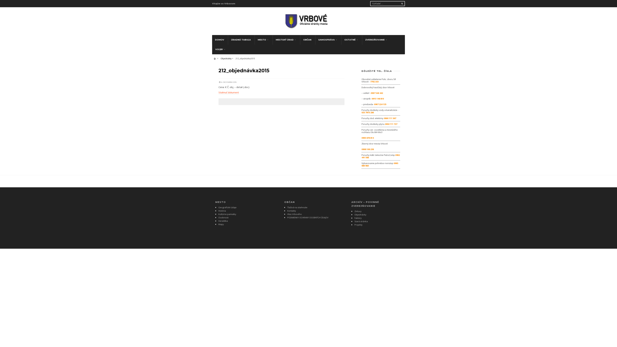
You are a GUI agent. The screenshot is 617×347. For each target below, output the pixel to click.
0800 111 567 (390, 118)
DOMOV (219, 39)
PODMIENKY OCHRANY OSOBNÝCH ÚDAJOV (307, 217)
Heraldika (223, 220)
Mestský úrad (285, 39)
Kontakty (291, 210)
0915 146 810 (378, 98)
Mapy (221, 224)
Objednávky (226, 58)
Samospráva (326, 39)
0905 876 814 (368, 137)
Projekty (358, 224)
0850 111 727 (391, 124)
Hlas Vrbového (294, 214)
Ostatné (350, 39)
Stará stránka (361, 221)
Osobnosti (223, 217)
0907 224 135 (380, 104)
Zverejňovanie (375, 39)
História (222, 210)
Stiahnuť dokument (229, 92)
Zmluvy (358, 211)
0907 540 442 (377, 93)
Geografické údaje (227, 207)
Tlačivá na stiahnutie (297, 207)
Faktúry (358, 218)
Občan (307, 39)
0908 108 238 (368, 149)
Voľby (219, 49)
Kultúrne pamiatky (227, 214)
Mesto (262, 39)
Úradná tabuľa (241, 39)
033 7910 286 (368, 112)
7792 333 (374, 81)
